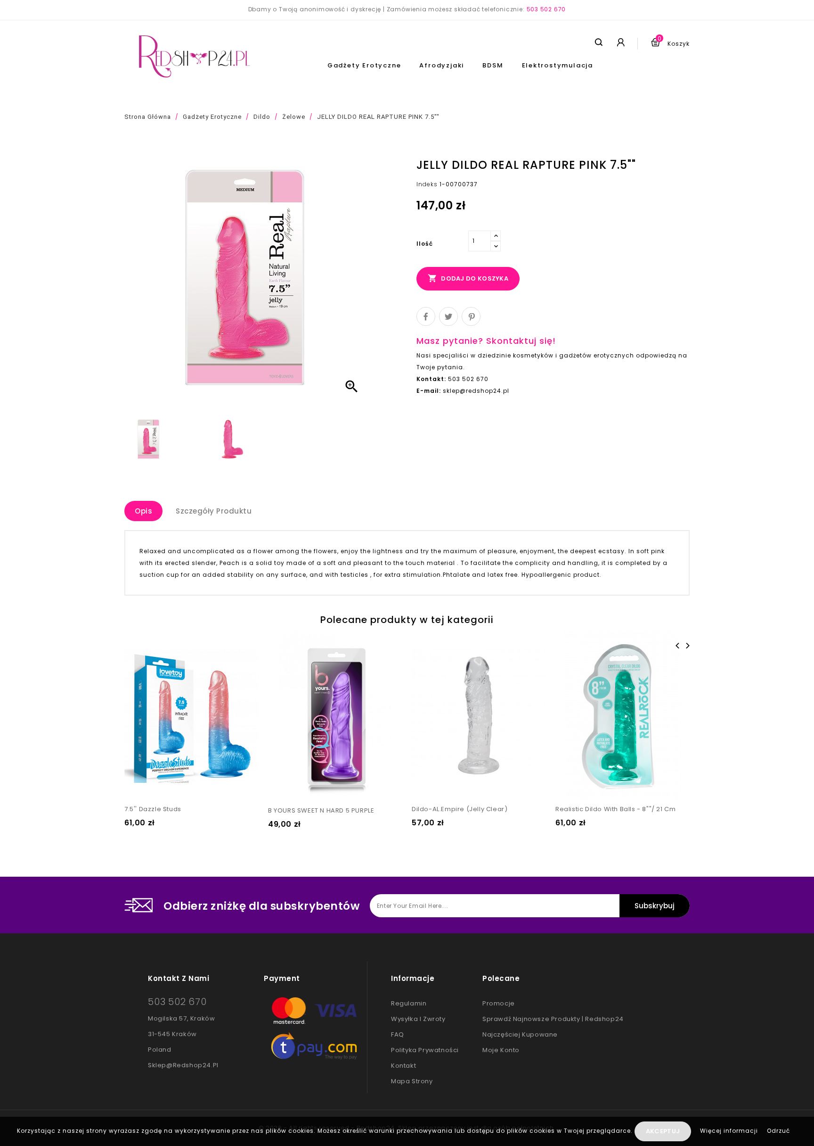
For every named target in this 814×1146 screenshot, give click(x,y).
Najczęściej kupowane (520, 1034)
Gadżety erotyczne (364, 65)
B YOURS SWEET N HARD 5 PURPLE (321, 810)
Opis (143, 511)
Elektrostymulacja (558, 65)
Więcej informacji (730, 1131)
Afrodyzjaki (441, 65)
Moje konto (501, 1050)
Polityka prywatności (425, 1050)
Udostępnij (426, 316)
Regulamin (408, 1003)
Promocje (498, 1003)
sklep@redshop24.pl (183, 1065)
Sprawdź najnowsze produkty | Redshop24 (553, 1018)
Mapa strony (412, 1081)
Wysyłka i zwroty (418, 1018)
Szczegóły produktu (214, 511)
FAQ (397, 1034)
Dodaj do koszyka (468, 278)
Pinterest (471, 316)
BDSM (492, 65)
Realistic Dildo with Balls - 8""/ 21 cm (615, 809)
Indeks (427, 184)
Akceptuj (663, 1131)
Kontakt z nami (178, 978)
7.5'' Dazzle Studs (152, 809)
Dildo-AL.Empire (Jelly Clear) (459, 809)
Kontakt (403, 1065)
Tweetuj (448, 316)
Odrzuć (778, 1131)
